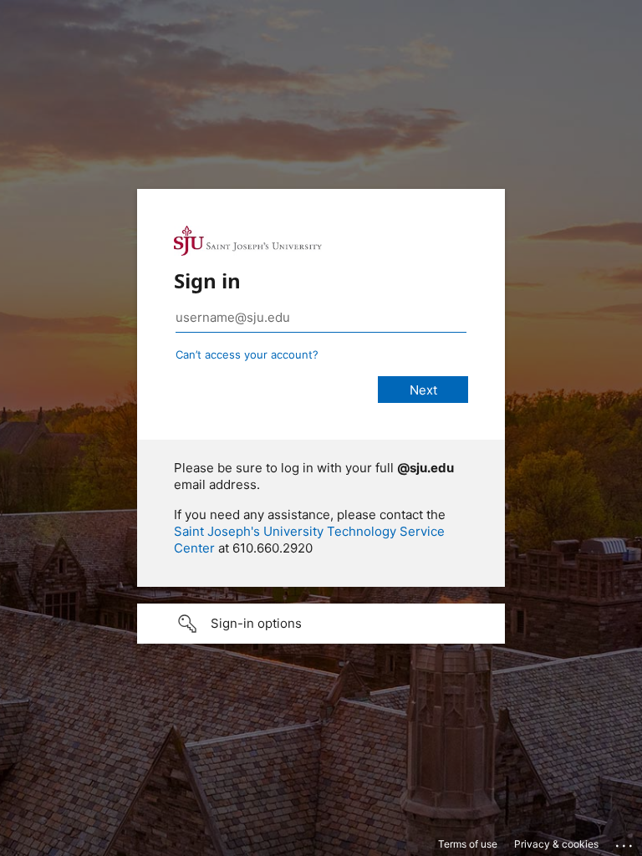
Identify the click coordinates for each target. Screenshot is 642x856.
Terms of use (467, 844)
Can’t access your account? (247, 354)
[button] (321, 624)
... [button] (625, 841)
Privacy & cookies (556, 844)
